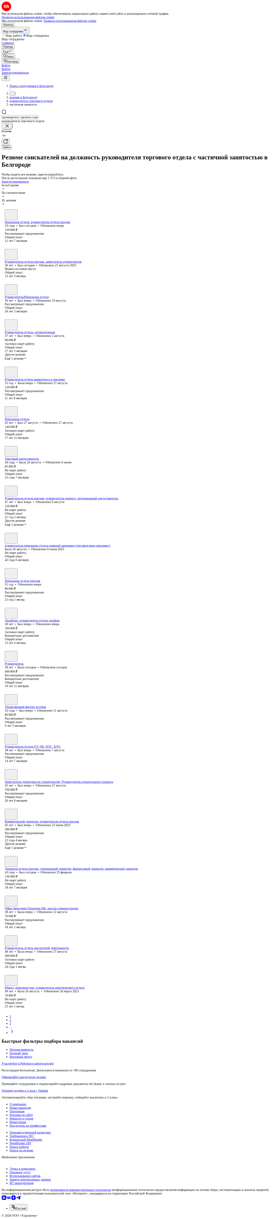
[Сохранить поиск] (6, 142)
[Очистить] (7, 126)
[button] (6, 65)
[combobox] (20, 117)
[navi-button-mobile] (6, 78)
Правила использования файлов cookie (70, 21)
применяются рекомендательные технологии (80, 1190)
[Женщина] (11, 372)
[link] (8, 56)
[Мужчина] (11, 214)
